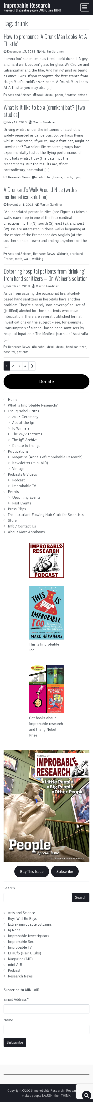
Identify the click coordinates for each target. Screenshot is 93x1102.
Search (9, 888)
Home (12, 399)
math (18, 259)
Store (12, 520)
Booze (57, 177)
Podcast (18, 480)
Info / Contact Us (22, 526)
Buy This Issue (32, 871)
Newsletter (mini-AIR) (30, 463)
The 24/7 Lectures (27, 434)
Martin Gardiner (52, 51)
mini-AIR (15, 964)
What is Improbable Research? (33, 405)
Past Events (21, 503)
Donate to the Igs (26, 445)
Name (8, 1020)
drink (51, 347)
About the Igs (23, 422)
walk (27, 259)
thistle (83, 95)
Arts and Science (19, 95)
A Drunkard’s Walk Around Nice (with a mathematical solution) (41, 193)
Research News (19, 177)
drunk (49, 95)
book (40, 95)
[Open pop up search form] (86, 1095)
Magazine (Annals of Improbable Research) (47, 457)
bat (49, 177)
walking (37, 259)
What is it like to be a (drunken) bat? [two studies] (44, 111)
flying (77, 177)
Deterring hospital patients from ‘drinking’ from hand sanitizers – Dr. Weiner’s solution (46, 274)
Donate (46, 381)
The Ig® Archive (24, 439)
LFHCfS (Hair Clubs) (24, 953)
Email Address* (16, 999)
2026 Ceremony (25, 416)
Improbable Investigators (28, 936)
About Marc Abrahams (26, 532)
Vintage (18, 468)
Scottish (71, 95)
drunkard (76, 254)
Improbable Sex (21, 941)
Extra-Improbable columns (30, 924)
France (8, 259)
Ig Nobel (15, 930)
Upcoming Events (26, 497)
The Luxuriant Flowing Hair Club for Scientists (46, 514)
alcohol (40, 177)
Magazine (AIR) (20, 959)
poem (59, 95)
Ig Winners (21, 428)
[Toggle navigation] (84, 7)
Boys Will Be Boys (22, 918)
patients (23, 352)
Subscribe (65, 871)
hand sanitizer (76, 347)
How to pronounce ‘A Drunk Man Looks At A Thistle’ (45, 40)
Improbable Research (27, 4)
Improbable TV (24, 486)
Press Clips (17, 509)
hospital (9, 352)
